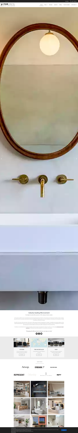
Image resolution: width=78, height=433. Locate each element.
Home (41, 4)
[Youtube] (41, 334)
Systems (55, 4)
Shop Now (56, 354)
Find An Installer (67, 4)
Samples (50, 4)
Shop (45, 4)
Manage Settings (13, 432)
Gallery (60, 4)
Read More (21, 354)
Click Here (38, 354)
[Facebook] (37, 334)
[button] (1, 159)
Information (73, 4)
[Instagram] (39, 334)
